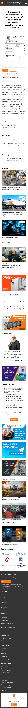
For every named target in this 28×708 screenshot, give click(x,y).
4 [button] (10, 301)
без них (9, 699)
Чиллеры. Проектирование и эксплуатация (6, 633)
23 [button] (4, 308)
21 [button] (20, 306)
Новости (22, 172)
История (22, 197)
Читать (5, 70)
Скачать (13, 70)
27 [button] (17, 308)
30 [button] (4, 310)
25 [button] (10, 308)
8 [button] (23, 301)
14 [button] (20, 304)
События (3, 602)
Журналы (4, 656)
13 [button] (17, 304)
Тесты (2, 641)
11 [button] (10, 304)
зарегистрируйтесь (15, 143)
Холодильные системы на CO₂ (8, 628)
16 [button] (4, 306)
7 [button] (20, 301)
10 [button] (7, 304)
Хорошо (14, 705)
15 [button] (23, 304)
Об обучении (4, 620)
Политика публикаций (7, 677)
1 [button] (23, 299)
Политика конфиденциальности (7, 681)
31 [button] (7, 310)
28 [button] (20, 308)
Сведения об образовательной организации (6, 670)
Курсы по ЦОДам (6, 638)
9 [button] (4, 304)
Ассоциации (4, 648)
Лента (3, 597)
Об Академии (5, 666)
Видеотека (4, 613)
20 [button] (17, 306)
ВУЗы (2, 650)
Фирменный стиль (6, 687)
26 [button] (14, 308)
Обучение (4, 617)
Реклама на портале (7, 685)
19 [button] (14, 306)
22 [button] (23, 306)
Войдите (5, 143)
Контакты (4, 690)
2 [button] (4, 301)
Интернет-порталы (6, 659)
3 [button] (7, 301)
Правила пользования (7, 675)
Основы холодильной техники (7, 624)
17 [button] (7, 306)
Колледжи (4, 653)
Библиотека (21, 8)
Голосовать (14, 419)
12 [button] (14, 304)
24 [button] (7, 308)
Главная (6, 8)
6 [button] (17, 301)
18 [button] (10, 306)
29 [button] (23, 308)
